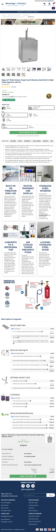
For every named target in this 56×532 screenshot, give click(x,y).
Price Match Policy (6, 510)
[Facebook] (23, 486)
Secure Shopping (5, 502)
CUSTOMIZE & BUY (28, 132)
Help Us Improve (33, 510)
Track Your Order (33, 502)
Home (3, 15)
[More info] (42, 331)
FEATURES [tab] (13, 141)
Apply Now (50, 1)
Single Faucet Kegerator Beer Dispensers (13, 17)
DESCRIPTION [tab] (5, 141)
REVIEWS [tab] (45, 141)
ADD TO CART (27, 476)
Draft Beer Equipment (14, 15)
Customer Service (33, 505)
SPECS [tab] (20, 141)
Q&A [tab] (51, 141)
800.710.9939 (35, 516)
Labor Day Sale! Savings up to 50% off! (28, 12)
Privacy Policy (4, 505)
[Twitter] (28, 486)
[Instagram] (33, 486)
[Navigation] (2, 4)
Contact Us (32, 508)
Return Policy (4, 508)
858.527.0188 (34, 519)
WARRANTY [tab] (27, 141)
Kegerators (26, 15)
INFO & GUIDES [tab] (36, 141)
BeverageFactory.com (7, 516)
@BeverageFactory (28, 489)
